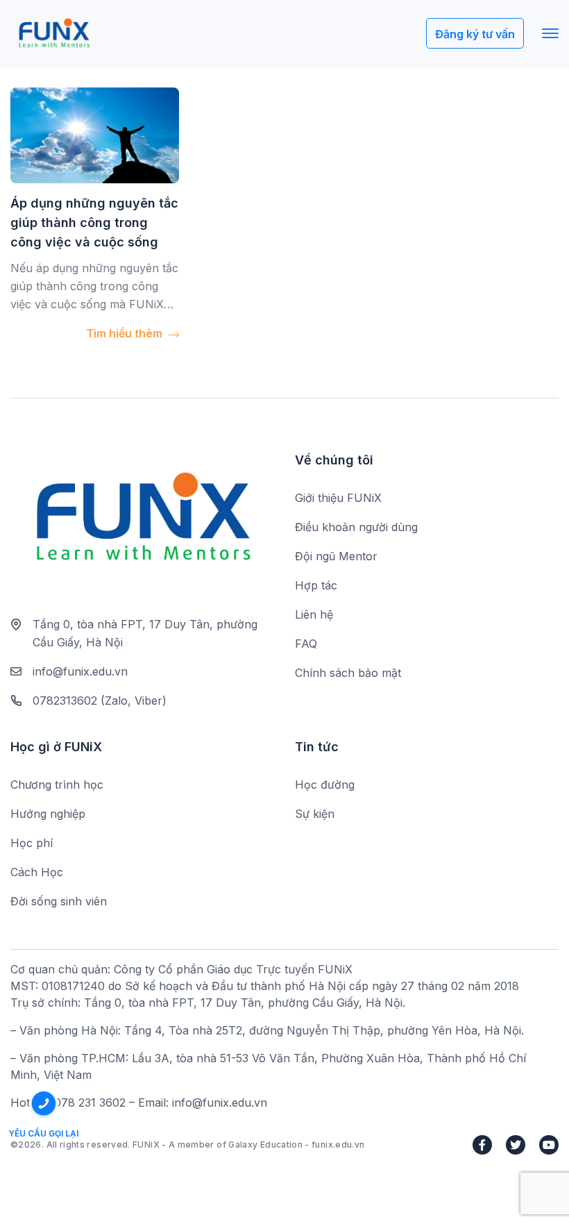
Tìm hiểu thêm (125, 333)
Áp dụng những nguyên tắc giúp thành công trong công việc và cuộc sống (94, 222)
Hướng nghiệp (47, 814)
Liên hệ (314, 614)
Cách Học (36, 872)
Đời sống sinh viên (58, 901)
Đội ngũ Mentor (336, 556)
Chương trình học (56, 784)
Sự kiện (314, 814)
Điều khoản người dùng (356, 527)
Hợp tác (316, 585)
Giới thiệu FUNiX (338, 498)
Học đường (325, 784)
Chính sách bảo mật (348, 673)
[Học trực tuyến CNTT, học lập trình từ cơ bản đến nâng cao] (53, 33)
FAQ (306, 644)
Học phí (31, 843)
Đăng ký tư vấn (475, 34)
